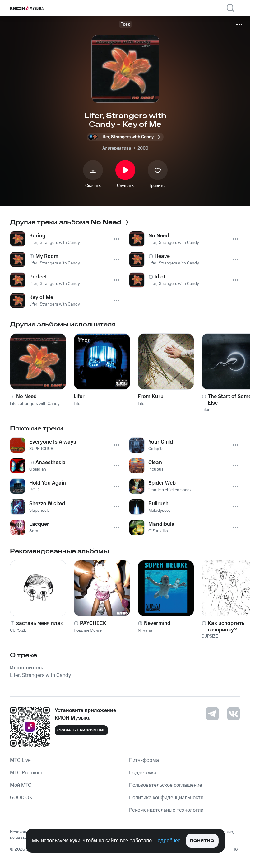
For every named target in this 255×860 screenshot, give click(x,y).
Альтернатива (116, 148)
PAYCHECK (93, 623)
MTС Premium (26, 773)
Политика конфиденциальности (166, 797)
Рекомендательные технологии (166, 810)
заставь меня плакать (44, 623)
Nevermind (157, 623)
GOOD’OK (21, 797)
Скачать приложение (81, 730)
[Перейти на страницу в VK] (233, 713)
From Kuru (151, 396)
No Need (26, 396)
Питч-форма (144, 760)
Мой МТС (20, 785)
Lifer (79, 396)
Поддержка (142, 773)
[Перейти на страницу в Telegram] (212, 713)
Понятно (202, 840)
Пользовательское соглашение (165, 785)
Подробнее (167, 840)
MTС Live (20, 760)
